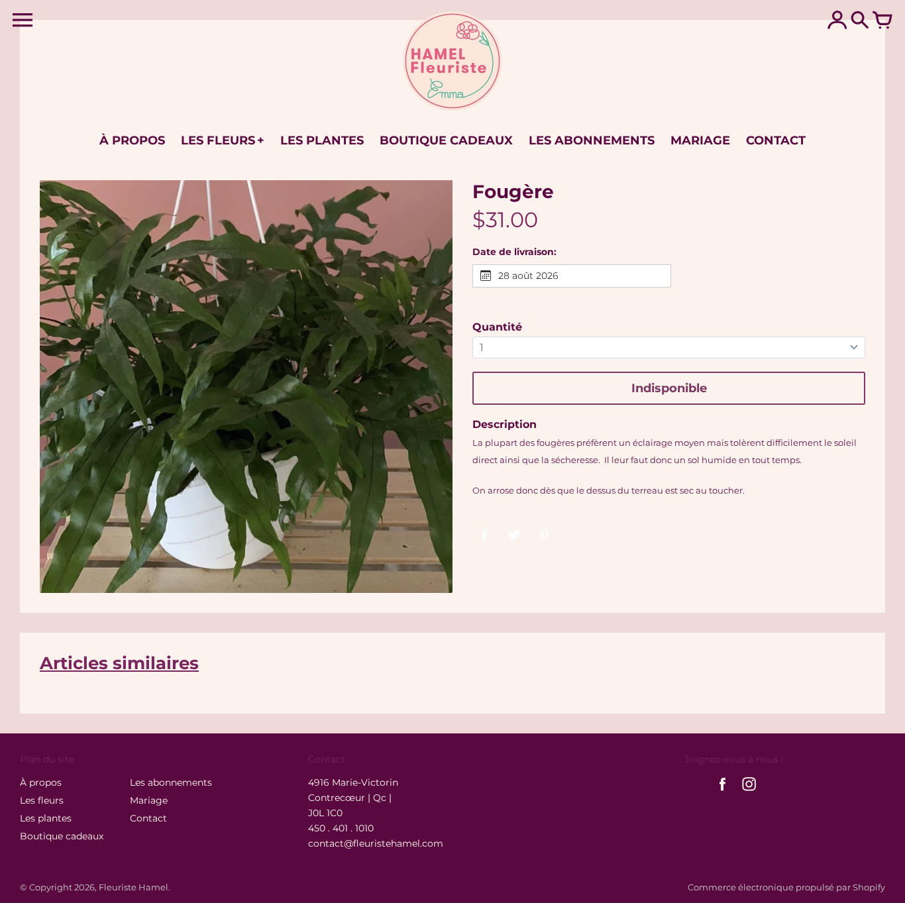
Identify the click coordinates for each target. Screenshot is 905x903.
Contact (148, 818)
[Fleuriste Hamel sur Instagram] (749, 792)
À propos (41, 782)
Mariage (149, 800)
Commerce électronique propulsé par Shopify (786, 887)
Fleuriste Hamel (133, 887)
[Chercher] (860, 21)
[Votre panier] (882, 21)
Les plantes (46, 818)
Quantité (497, 327)
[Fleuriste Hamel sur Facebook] (722, 792)
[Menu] (22, 21)
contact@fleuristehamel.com (375, 843)
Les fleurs (42, 800)
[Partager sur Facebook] (484, 534)
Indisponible (669, 388)
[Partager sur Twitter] (514, 534)
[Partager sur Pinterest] (544, 534)
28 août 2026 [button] (528, 276)
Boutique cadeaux (61, 836)
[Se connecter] (837, 21)
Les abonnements (171, 782)
